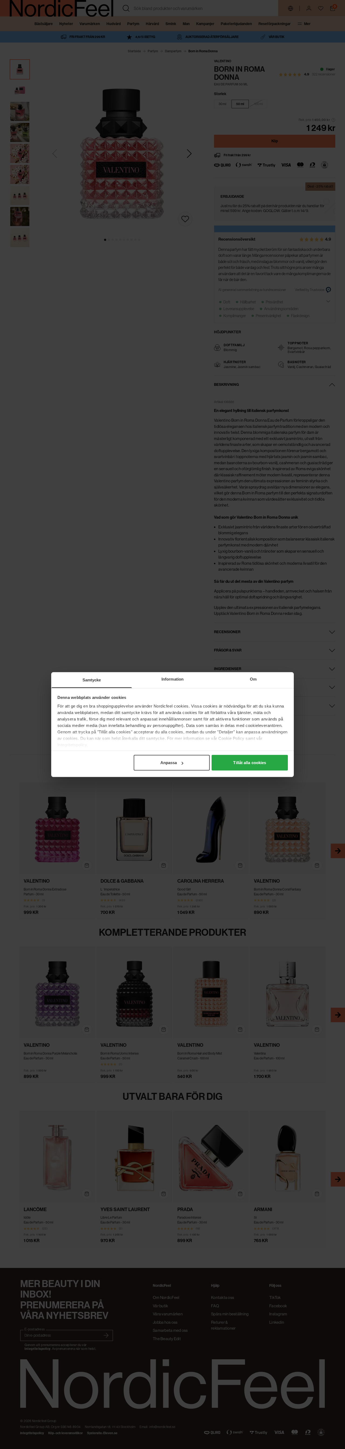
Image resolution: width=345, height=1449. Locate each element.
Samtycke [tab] (91, 680)
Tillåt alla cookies (249, 762)
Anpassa (168, 762)
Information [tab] (172, 679)
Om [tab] (253, 679)
